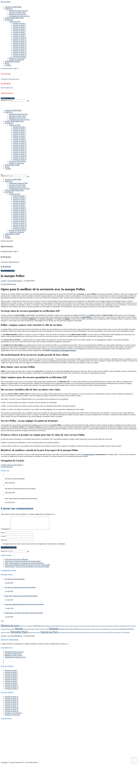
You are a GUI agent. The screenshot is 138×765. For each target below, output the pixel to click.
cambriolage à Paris (59, 625)
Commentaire (6, 529)
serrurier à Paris (61, 632)
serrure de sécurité (44, 629)
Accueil (3, 281)
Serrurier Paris (19, 631)
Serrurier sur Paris (14, 21)
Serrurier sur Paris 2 (19, 25)
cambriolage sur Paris (50, 625)
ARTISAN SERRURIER (13, 7)
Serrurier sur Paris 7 (19, 32)
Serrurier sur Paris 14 (19, 45)
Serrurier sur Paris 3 (19, 27)
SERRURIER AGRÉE (12, 61)
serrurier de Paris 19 (115, 629)
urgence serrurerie (95, 632)
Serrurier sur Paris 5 (11, 677)
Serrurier (54, 628)
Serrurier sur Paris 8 (19, 34)
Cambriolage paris (38, 626)
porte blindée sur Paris (124, 625)
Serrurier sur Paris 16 (19, 49)
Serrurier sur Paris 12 (19, 41)
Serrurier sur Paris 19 (19, 54)
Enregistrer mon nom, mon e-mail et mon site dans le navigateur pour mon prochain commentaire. (34, 544)
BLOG (7, 63)
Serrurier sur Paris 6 (19, 30)
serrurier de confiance (85, 629)
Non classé (12, 284)
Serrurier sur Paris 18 (19, 52)
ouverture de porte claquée (106, 625)
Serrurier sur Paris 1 (19, 23)
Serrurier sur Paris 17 (19, 50)
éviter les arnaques (125, 632)
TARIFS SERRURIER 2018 (14, 18)
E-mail (3, 536)
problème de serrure (10, 629)
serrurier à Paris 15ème (71, 632)
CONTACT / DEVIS (8, 98)
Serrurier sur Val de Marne (17, 58)
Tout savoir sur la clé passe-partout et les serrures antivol (23, 561)
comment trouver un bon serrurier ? (12, 465)
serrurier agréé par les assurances (69, 629)
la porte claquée (77, 625)
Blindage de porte (10, 625)
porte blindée (86, 317)
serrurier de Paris (95, 629)
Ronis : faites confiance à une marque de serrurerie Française (24, 563)
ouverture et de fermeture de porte (64, 350)
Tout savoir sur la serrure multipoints (16, 559)
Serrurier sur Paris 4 (19, 29)
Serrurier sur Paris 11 (19, 40)
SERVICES (9, 9)
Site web (3, 540)
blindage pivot (22, 625)
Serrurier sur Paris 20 (19, 56)
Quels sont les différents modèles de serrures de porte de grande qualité (27, 565)
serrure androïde (27, 629)
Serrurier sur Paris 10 (19, 38)
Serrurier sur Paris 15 (19, 47)
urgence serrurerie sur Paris (105, 632)
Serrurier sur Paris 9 (19, 36)
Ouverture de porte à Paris (17, 12)
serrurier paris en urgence (34, 632)
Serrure (19, 628)
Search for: (4, 100)
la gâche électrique (7, 467)
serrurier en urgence (5, 632)
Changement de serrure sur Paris (19, 16)
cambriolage (29, 625)
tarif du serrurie (80, 632)
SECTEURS (9, 20)
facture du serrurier (69, 625)
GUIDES (8, 65)
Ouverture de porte (95, 625)
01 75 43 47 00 (6, 83)
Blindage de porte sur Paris (17, 14)
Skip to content (5, 2)
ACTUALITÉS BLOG (14, 281)
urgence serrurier (117, 632)
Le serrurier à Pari (86, 625)
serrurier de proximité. (127, 629)
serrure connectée (35, 629)
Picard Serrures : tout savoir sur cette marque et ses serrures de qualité (27, 566)
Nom (3, 532)
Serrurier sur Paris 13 (19, 43)
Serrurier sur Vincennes (16, 60)
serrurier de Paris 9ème (104, 629)
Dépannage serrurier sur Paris (18, 10)
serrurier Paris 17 (89, 454)
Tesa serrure (87, 632)
